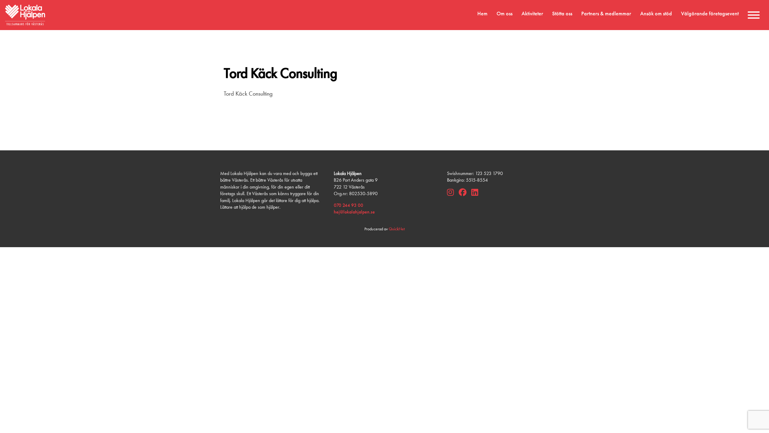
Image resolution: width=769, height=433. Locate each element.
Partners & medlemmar (606, 13)
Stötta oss (562, 13)
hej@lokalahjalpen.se (354, 212)
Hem (482, 13)
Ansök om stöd (656, 13)
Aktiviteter (532, 13)
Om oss (504, 13)
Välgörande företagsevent (710, 13)
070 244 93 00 (348, 205)
